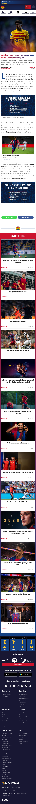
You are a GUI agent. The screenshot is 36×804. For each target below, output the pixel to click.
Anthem (21, 739)
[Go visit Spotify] (14, 660)
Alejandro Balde (23, 694)
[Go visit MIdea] (27, 660)
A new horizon (5, 756)
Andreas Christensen (24, 698)
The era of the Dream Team (7, 763)
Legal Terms (5, 790)
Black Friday (5, 747)
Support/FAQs (5, 743)
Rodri (3, 727)
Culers (28, 7)
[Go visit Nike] (5, 660)
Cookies (19, 790)
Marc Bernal (5, 725)
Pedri (3, 715)
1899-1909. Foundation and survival (6, 772)
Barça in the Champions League (7, 777)
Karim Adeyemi (23, 721)
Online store (5, 741)
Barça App (4, 739)
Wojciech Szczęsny (6, 694)
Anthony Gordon (23, 719)
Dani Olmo (4, 723)
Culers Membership (7, 733)
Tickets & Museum (6, 737)
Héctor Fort (22, 706)
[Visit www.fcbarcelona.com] (3, 7)
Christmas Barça (6, 749)
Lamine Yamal (22, 712)
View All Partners (18, 664)
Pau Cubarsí (22, 696)
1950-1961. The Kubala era (5, 767)
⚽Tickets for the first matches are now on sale (11, 2)
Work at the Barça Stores (23, 742)
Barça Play (4, 735)
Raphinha (21, 715)
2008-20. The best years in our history (7, 759)
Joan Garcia (5, 696)
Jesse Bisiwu (22, 723)
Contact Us (5, 793)
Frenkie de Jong (6, 721)
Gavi (3, 712)
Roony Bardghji (23, 717)
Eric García (21, 704)
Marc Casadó (5, 719)
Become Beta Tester (7, 745)
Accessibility (25, 790)
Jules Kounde (22, 702)
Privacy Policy (13, 790)
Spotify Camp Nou (23, 733)
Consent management (22, 793)
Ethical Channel (23, 735)
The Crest (21, 737)
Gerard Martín (22, 700)
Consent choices (6, 795)
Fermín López (5, 717)
